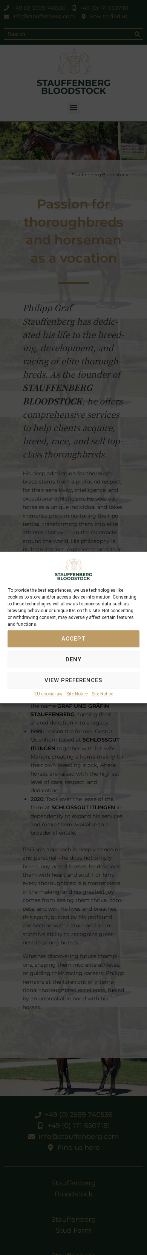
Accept (73, 639)
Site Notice (77, 694)
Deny (73, 659)
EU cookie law (48, 694)
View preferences (73, 680)
